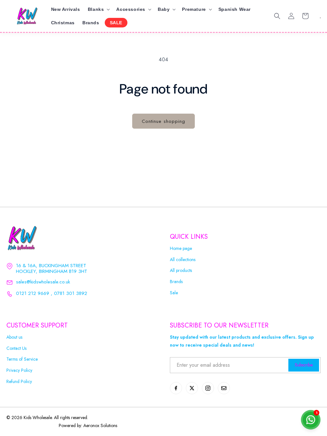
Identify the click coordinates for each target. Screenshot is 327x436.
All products (181, 270)
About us (14, 337)
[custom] (176, 388)
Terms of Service (22, 359)
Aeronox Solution (99, 425)
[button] (98, 9)
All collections (182, 260)
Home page (181, 248)
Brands (176, 282)
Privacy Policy (19, 370)
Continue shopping (163, 121)
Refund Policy (19, 382)
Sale (174, 293)
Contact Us (16, 348)
